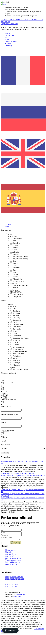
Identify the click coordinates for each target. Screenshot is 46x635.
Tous (10, 234)
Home (7, 33)
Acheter (8, 224)
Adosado (15, 252)
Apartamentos (17, 238)
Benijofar (16, 315)
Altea (14, 309)
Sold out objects (11, 564)
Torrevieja (9, 45)
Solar (14, 272)
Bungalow (16, 243)
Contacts (8, 43)
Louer (7, 226)
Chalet (15, 250)
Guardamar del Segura (20, 338)
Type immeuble (6, 230)
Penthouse (16, 254)
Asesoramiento (10, 554)
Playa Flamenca (18, 354)
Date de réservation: (8, 430)
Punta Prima (17, 356)
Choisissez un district (8, 373)
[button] (10, 630)
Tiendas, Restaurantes (20, 285)
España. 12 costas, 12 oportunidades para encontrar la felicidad (23, 475)
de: (2, 383)
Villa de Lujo (17, 279)
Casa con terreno (18, 281)
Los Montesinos (18, 347)
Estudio (15, 263)
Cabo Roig (16, 318)
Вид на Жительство (12, 562)
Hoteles (15, 288)
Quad (14, 270)
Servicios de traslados (13, 558)
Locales (15, 290)
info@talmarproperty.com (14, 577)
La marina (16, 340)
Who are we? (10, 35)
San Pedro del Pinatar (20, 369)
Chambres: (4, 393)
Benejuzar (16, 311)
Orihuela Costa (18, 349)
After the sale (10, 556)
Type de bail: (5, 445)
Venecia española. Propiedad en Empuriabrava (17, 473)
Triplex (15, 277)
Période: (4, 437)
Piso (14, 265)
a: (1, 385)
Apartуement (17, 296)
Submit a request (11, 41)
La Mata (16, 342)
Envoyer (4, 546)
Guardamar (17, 336)
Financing (8, 552)
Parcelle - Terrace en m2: (9, 414)
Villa (14, 241)
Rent (7, 39)
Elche (15, 333)
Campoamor (17, 320)
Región (3, 300)
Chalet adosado (18, 294)
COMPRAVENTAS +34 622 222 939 (14, 20)
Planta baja (16, 268)
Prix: (2, 381)
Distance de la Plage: (8, 400)
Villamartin (16, 365)
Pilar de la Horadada (20, 351)
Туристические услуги (14, 560)
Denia (15, 331)
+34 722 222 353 (11, 587)
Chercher (5, 453)
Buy (6, 37)
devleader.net (20, 594)
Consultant (14, 24)
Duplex (15, 247)
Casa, (14, 261)
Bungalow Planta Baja (20, 259)
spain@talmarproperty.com (14, 579)
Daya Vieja (17, 329)
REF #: (3, 422)
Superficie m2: (6, 406)
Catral (15, 322)
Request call (5, 24)
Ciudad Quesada (18, 324)
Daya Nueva (17, 327)
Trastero (15, 274)
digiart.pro (17, 596)
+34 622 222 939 (11, 584)
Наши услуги (10, 550)
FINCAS (16, 245)
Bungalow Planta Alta (20, 256)
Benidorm (16, 313)
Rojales (15, 358)
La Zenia (16, 345)
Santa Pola (16, 360)
